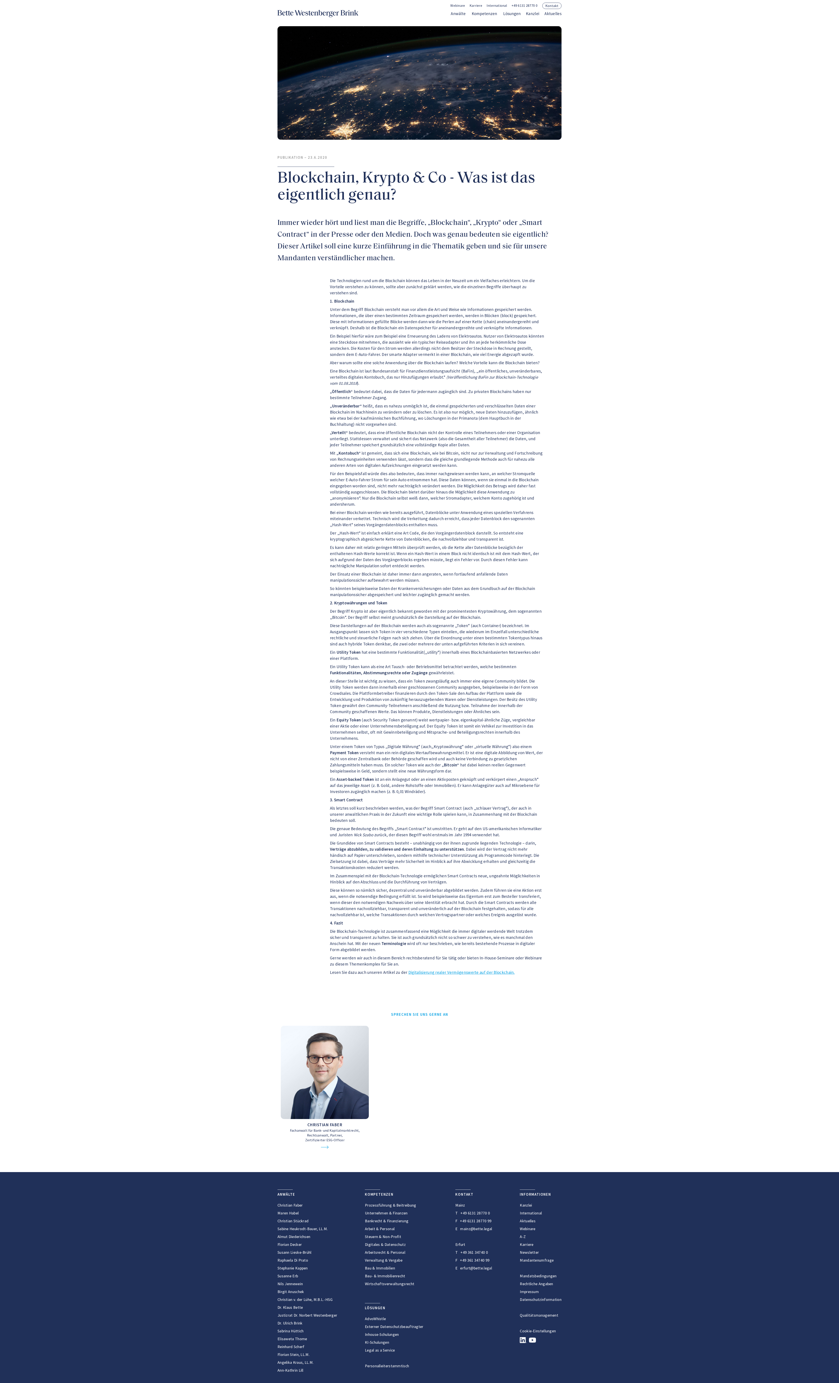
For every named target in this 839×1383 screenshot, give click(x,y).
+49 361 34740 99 (474, 1260)
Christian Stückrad (293, 1220)
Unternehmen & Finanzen (386, 1213)
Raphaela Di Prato (292, 1260)
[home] (317, 13)
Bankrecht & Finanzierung (386, 1220)
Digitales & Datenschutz (385, 1244)
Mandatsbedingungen (538, 1275)
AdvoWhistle (375, 1318)
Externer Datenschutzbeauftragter (394, 1326)
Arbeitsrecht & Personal (385, 1252)
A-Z (523, 1236)
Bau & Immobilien (380, 1268)
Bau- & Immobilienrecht (385, 1275)
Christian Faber (324, 1124)
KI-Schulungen (377, 1342)
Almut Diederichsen (293, 1236)
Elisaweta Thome (292, 1338)
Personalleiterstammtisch (387, 1365)
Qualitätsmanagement (539, 1315)
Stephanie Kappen (292, 1268)
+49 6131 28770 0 (524, 5)
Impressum (529, 1291)
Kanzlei (532, 13)
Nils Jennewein (290, 1283)
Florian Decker (289, 1244)
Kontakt (551, 5)
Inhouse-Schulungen (382, 1334)
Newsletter (529, 1252)
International (531, 1213)
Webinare (457, 5)
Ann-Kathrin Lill (290, 1370)
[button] (497, 6)
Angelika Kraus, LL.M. (295, 1362)
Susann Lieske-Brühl (294, 1252)
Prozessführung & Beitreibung (390, 1205)
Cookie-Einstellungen (538, 1330)
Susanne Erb (287, 1275)
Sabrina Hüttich (290, 1330)
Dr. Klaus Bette (290, 1307)
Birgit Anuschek (290, 1291)
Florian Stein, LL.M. (293, 1354)
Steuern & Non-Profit (383, 1236)
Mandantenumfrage (537, 1260)
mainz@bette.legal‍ (476, 1228)
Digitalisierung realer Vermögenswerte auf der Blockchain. (461, 972)
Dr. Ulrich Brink (290, 1323)
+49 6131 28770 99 (475, 1220)
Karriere (476, 5)
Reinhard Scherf (291, 1346)
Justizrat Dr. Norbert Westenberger (307, 1315)
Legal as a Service (380, 1350)
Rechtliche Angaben (536, 1283)
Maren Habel (288, 1213)
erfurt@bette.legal (476, 1268)
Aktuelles (553, 13)
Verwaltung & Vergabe (383, 1260)
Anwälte (458, 13)
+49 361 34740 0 (474, 1252)
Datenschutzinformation (541, 1299)
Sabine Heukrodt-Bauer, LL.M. (302, 1228)
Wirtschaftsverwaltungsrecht (389, 1283)
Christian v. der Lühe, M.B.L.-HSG (305, 1299)
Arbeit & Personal (380, 1228)
